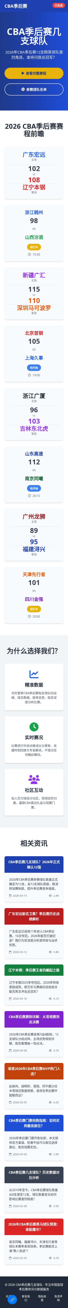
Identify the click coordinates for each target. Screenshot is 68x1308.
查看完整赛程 (36, 73)
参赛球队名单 (36, 89)
